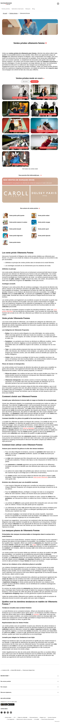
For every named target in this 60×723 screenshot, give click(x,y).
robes (34, 544)
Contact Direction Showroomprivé (47, 719)
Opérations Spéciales (18, 8)
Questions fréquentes (52, 717)
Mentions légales (8, 717)
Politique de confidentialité (22, 717)
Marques (27, 8)
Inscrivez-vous (34, 81)
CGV (15, 717)
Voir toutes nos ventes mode (30, 169)
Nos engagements (10, 719)
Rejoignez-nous (43, 717)
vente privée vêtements (40, 477)
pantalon (36, 614)
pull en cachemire (28, 428)
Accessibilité (36, 719)
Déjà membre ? (25, 81)
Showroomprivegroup (34, 717)
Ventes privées (6, 8)
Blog (33, 8)
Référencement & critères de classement (24, 719)
